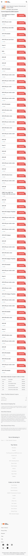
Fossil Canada (14, 506)
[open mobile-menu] (1, 2)
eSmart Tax (14, 500)
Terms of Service (4, 527)
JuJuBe (14, 495)
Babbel (14, 476)
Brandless (14, 447)
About (2, 541)
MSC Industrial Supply (14, 513)
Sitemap (14, 552)
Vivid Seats (14, 471)
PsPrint (13, 468)
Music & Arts (14, 463)
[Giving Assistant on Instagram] (12, 545)
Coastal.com (14, 455)
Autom (14, 498)
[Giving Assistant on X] (7, 548)
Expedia (14, 450)
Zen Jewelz (14, 503)
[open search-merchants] (26, 2)
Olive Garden (14, 465)
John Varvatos (14, 487)
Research (3, 533)
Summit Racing (14, 490)
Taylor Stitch (14, 473)
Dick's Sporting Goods (14, 460)
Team (2, 536)
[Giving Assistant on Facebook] (3, 545)
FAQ (2, 539)
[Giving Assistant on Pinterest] (7, 545)
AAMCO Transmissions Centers (14, 493)
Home (2, 440)
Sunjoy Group (14, 511)
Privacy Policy (4, 530)
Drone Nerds (14, 508)
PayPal (14, 458)
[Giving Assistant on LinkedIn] (3, 548)
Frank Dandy (14, 485)
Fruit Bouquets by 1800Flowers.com (14, 452)
